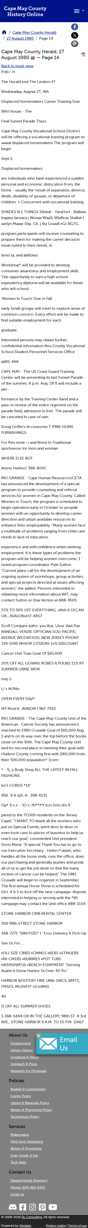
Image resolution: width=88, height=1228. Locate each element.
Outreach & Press (24, 1064)
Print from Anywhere (27, 1141)
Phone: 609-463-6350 (28, 1187)
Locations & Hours (25, 1057)
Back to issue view (17, 65)
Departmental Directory (29, 1180)
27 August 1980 (20, 38)
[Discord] (13, 1207)
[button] (78, 10)
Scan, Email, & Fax (24, 1155)
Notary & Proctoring (26, 1148)
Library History (22, 1050)
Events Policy (21, 1096)
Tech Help (18, 1162)
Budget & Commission (28, 1089)
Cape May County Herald (34, 32)
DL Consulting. (32, 1217)
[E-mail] (74, 43)
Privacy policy (56, 1226)
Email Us (17, 1194)
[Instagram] (32, 1207)
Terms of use (77, 1226)
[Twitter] (74, 35)
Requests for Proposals (28, 1071)
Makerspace (20, 1134)
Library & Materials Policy (30, 1103)
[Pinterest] (42, 1207)
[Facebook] (74, 26)
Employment (21, 1043)
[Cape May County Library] (4, 33)
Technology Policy (25, 1116)
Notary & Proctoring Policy (31, 1110)
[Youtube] (52, 1207)
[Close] (38, 1035)
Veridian (25, 1226)
